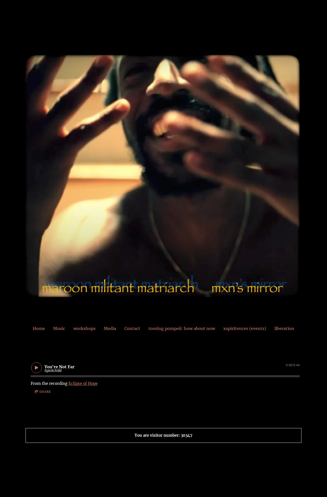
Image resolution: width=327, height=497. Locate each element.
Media (110, 328)
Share (45, 392)
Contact (132, 328)
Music (59, 328)
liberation (284, 328)
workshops (84, 328)
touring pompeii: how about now (181, 328)
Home (39, 328)
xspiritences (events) (244, 328)
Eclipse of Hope (83, 383)
